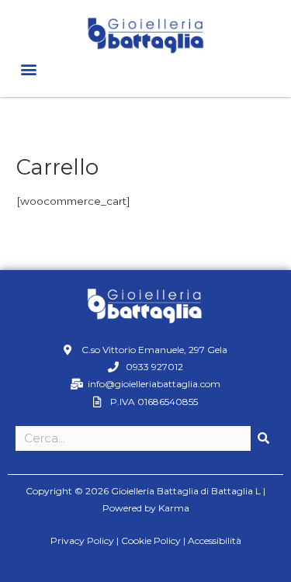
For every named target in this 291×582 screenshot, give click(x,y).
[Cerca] (263, 438)
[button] (28, 68)
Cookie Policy (151, 540)
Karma (173, 508)
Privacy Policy (82, 540)
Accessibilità (214, 540)
